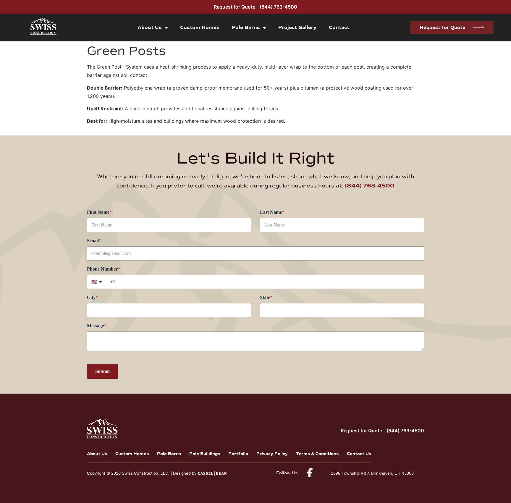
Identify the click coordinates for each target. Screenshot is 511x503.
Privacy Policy (272, 453)
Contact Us (359, 453)
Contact (339, 27)
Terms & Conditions (317, 453)
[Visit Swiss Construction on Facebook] (309, 472)
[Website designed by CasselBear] (212, 473)
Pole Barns (246, 27)
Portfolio (238, 453)
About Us (150, 27)
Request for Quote (234, 7)
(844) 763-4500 (278, 7)
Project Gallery (297, 27)
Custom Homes (199, 27)
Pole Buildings (204, 453)
